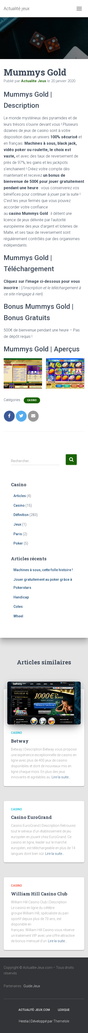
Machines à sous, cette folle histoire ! (43, 570)
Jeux (17, 524)
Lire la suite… (61, 777)
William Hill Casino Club (39, 894)
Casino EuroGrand (31, 817)
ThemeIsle (61, 1021)
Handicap (21, 597)
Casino (32, 400)
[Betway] (44, 703)
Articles (19, 496)
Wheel (18, 616)
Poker (18, 543)
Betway (20, 741)
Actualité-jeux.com (34, 1010)
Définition (21, 515)
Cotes (18, 607)
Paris (17, 534)
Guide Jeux (31, 986)
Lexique (64, 1010)
